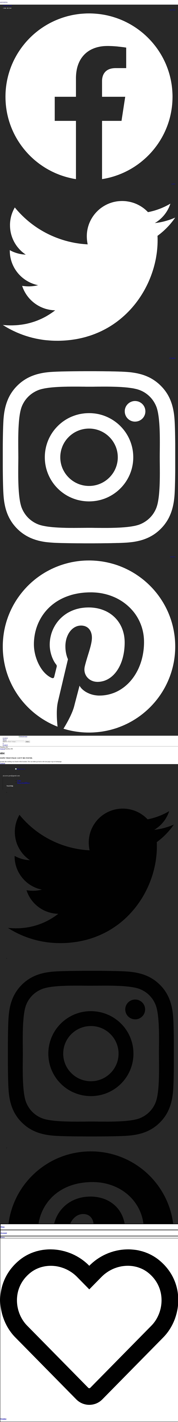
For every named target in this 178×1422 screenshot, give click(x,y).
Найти (27, 741)
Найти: (5, 741)
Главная (2, 749)
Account (4, 1233)
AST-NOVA (4, 2)
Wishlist (3, 1419)
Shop (3, 1227)
